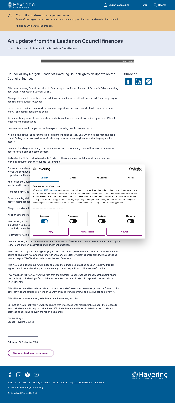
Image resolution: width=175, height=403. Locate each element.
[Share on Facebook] (128, 81)
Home (10, 48)
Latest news (22, 48)
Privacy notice (60, 382)
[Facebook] (10, 374)
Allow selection (87, 232)
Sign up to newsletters (81, 382)
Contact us (24, 382)
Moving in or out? (41, 382)
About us (12, 382)
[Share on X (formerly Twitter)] (148, 81)
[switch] (73, 221)
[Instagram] (18, 374)
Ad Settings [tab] (102, 178)
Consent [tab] (44, 178)
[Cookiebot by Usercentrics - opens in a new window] (131, 169)
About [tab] (131, 178)
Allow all (124, 232)
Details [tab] (73, 178)
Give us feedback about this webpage (31, 353)
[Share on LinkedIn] (138, 81)
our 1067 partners (48, 190)
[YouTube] (36, 374)
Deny (50, 232)
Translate (99, 382)
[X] (27, 374)
